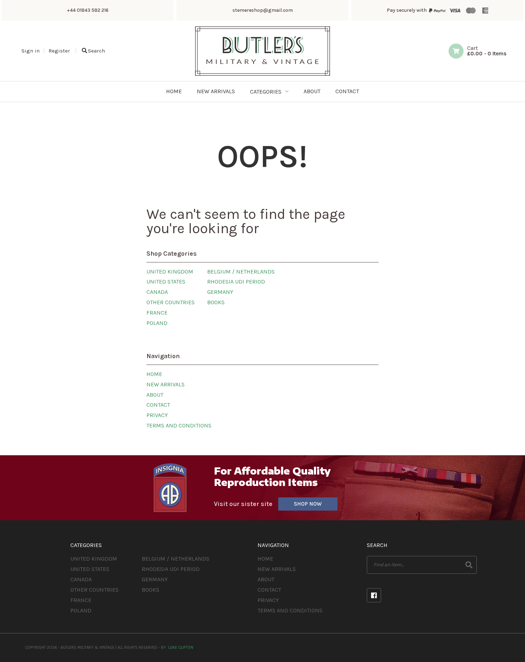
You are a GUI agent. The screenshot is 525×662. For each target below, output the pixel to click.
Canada (157, 292)
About (154, 394)
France (157, 312)
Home (154, 374)
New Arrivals (165, 384)
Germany (220, 292)
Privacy (157, 415)
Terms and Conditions (178, 425)
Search (96, 50)
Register (59, 50)
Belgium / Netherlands (241, 271)
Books (216, 302)
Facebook (374, 595)
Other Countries (170, 302)
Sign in (30, 50)
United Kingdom (169, 271)
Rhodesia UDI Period (236, 281)
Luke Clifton (180, 647)
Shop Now (308, 504)
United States (165, 281)
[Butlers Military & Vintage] (262, 75)
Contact (158, 404)
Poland (157, 323)
